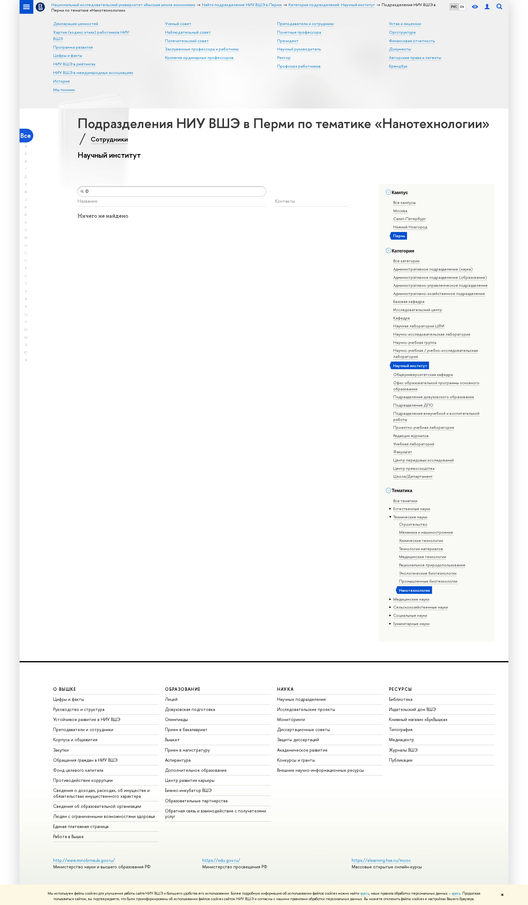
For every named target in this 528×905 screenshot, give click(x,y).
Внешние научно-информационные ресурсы (320, 770)
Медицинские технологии (422, 556)
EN (462, 7)
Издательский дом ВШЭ (412, 709)
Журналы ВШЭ (403, 750)
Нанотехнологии (414, 590)
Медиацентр (401, 739)
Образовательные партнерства (196, 801)
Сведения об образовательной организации (97, 806)
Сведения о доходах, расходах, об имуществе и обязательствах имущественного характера (101, 793)
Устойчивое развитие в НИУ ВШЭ (86, 719)
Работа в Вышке (68, 836)
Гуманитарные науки (411, 623)
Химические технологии (421, 540)
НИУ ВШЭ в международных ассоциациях (93, 72)
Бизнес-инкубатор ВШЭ (188, 790)
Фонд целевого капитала (78, 770)
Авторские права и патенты (415, 57)
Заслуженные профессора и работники (202, 49)
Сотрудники (109, 139)
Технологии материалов (421, 548)
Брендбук (398, 66)
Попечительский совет (187, 40)
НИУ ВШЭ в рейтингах (74, 64)
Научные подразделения (301, 699)
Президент (288, 40)
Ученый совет (178, 23)
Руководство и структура (79, 709)
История (61, 81)
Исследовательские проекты (306, 709)
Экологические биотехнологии (428, 573)
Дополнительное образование (196, 770)
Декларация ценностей (75, 23)
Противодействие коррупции (83, 780)
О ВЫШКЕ (64, 689)
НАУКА (285, 689)
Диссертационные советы (303, 729)
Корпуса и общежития (75, 739)
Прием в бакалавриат (186, 729)
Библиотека (401, 699)
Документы (400, 49)
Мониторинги (291, 719)
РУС (454, 7)
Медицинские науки (411, 599)
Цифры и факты (67, 55)
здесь (364, 893)
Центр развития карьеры (190, 780)
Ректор (284, 57)
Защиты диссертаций (298, 739)
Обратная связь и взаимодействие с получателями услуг (215, 813)
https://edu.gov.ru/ (221, 860)
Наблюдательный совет (188, 32)
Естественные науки (411, 508)
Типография (401, 729)
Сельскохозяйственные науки (420, 607)
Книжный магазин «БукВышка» (418, 719)
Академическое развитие (302, 750)
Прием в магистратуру (187, 750)
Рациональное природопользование (432, 565)
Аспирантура (178, 760)
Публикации (401, 760)
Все (25, 135)
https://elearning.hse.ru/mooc (381, 860)
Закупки (61, 750)
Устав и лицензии (405, 23)
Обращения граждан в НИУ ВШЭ (85, 760)
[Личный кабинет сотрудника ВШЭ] (487, 7)
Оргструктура (402, 32)
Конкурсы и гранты (296, 760)
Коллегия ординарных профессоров (199, 57)
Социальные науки (410, 615)
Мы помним (64, 89)
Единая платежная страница (80, 826)
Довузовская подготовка (190, 709)
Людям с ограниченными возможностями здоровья (104, 816)
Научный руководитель (299, 49)
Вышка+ (172, 739)
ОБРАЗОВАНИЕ (182, 689)
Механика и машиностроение (426, 532)
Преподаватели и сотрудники (305, 23)
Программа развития (73, 47)
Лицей (171, 699)
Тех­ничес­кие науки (410, 517)
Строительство (413, 524)
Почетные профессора (299, 32)
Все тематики (405, 500)
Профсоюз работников (299, 66)
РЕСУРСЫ (400, 689)
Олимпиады (176, 719)
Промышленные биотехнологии (428, 581)
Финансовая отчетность (412, 40)
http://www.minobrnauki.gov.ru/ (84, 860)
